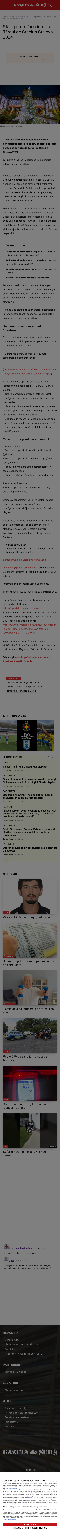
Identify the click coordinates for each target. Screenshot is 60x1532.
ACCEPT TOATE (30, 1524)
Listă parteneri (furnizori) (9, 1519)
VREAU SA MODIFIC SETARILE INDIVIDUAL (30, 1528)
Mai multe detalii (13, 1488)
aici (30, 1497)
